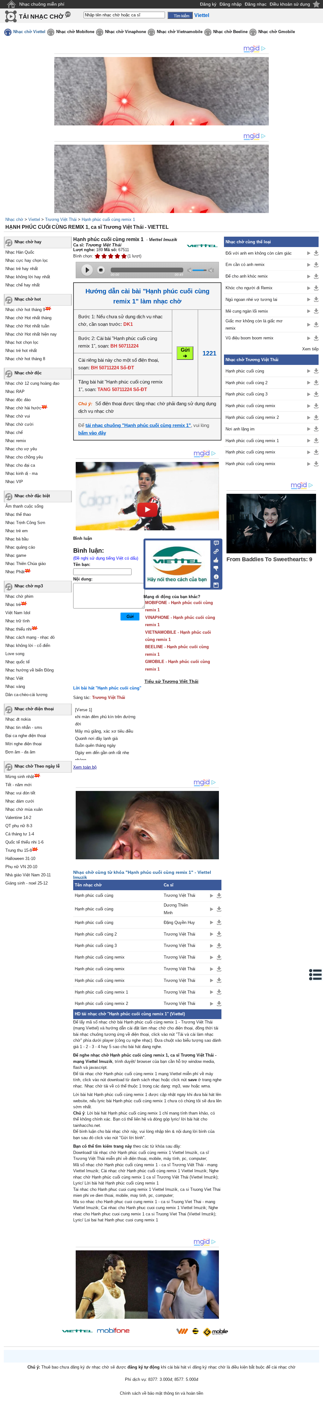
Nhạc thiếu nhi (18, 629)
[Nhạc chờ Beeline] (195, 1331)
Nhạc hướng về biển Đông (29, 670)
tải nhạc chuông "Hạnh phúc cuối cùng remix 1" (138, 425)
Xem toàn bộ (85, 767)
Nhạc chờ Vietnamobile (180, 31)
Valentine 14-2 (18, 817)
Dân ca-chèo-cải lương (26, 694)
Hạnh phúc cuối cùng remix (100, 957)
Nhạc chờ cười (19, 424)
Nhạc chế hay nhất (22, 285)
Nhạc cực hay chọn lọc (26, 260)
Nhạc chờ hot (28, 299)
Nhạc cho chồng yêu (24, 457)
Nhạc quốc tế (17, 662)
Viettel (34, 219)
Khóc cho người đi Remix (249, 287)
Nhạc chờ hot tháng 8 (25, 358)
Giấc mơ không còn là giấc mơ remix (254, 325)
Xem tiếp (310, 349)
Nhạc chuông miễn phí (41, 4)
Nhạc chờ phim (19, 596)
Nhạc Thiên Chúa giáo (25, 563)
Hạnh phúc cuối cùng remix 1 (108, 219)
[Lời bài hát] (214, 575)
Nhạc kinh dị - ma (21, 473)
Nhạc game (15, 555)
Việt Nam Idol (17, 612)
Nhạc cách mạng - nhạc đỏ (30, 637)
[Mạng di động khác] (214, 551)
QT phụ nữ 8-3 (18, 825)
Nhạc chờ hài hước (23, 408)
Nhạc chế (14, 432)
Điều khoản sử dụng (290, 4)
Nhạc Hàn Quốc (19, 252)
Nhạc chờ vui (17, 416)
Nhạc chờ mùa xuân (24, 809)
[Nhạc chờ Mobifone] (113, 1331)
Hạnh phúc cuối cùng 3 (96, 945)
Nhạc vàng (15, 686)
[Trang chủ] (11, 4)
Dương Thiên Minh (176, 909)
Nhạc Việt (14, 678)
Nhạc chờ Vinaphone (125, 31)
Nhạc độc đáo (18, 399)
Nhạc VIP (14, 481)
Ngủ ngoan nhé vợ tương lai (251, 299)
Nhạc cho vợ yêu (21, 449)
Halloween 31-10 (20, 858)
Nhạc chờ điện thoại (34, 708)
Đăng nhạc (256, 4)
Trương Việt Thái (61, 219)
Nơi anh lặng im (240, 429)
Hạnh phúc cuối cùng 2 (96, 934)
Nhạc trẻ (13, 604)
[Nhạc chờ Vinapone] (153, 1333)
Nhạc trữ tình (17, 621)
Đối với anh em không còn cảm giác (259, 253)
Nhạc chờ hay (28, 241)
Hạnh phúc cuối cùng (94, 895)
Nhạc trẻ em (16, 530)
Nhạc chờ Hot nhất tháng (28, 317)
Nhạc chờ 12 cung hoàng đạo (32, 383)
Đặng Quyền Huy (179, 922)
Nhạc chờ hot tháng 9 (25, 309)
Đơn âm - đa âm (20, 752)
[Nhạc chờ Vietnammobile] (182, 1331)
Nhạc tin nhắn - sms (23, 727)
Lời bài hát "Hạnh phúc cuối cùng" (107, 688)
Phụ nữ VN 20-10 (21, 866)
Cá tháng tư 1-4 (19, 834)
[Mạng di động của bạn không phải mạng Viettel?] (202, 245)
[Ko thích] (214, 567)
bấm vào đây (92, 432)
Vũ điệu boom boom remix (249, 338)
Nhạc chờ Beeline (230, 31)
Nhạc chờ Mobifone (75, 31)
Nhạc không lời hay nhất (27, 276)
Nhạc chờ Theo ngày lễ (37, 766)
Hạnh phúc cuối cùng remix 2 (101, 1003)
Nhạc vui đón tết (20, 793)
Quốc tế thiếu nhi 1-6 (24, 842)
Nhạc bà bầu (16, 539)
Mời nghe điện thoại (23, 743)
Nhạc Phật (15, 571)
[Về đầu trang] (316, 1394)
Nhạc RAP (15, 391)
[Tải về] (219, 895)
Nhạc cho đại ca (20, 465)
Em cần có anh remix (245, 264)
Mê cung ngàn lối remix (247, 311)
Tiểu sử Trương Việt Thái (171, 681)
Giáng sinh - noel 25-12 (26, 883)
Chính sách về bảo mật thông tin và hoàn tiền (161, 1393)
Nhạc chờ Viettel (29, 31)
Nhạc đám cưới (19, 801)
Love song (14, 653)
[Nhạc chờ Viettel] (77, 1331)
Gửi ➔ (185, 353)
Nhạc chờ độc (28, 373)
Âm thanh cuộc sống (24, 506)
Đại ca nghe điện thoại (25, 735)
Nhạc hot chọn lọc (21, 342)
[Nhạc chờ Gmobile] (215, 1332)
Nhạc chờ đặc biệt (32, 495)
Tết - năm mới (18, 784)
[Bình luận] (214, 543)
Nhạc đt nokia (18, 719)
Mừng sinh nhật (19, 776)
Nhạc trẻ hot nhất (21, 350)
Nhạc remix (15, 440)
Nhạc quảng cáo (20, 547)
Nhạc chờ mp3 (29, 586)
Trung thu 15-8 (18, 850)
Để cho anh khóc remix (247, 276)
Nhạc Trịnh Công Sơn (25, 522)
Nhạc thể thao (18, 514)
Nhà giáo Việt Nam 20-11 (28, 875)
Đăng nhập (231, 4)
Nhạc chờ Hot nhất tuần (27, 326)
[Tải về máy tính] (214, 583)
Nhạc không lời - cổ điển (27, 645)
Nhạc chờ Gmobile (276, 31)
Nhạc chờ (14, 219)
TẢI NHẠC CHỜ (41, 16)
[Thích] (214, 559)
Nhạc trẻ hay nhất (21, 268)
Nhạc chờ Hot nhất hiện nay (31, 334)
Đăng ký (208, 4)
